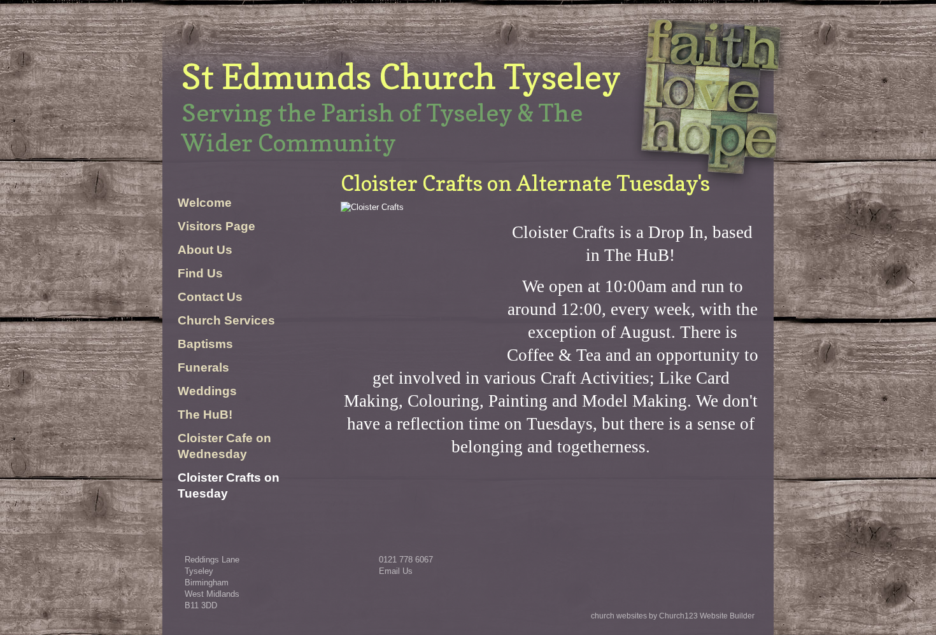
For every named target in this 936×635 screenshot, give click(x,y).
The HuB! (205, 414)
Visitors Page (216, 226)
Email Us (396, 571)
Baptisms (205, 344)
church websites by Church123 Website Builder (673, 616)
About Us (205, 249)
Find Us (200, 273)
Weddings (207, 391)
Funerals (203, 367)
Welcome (205, 202)
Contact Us (210, 297)
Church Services (226, 320)
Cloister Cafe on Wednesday (224, 446)
